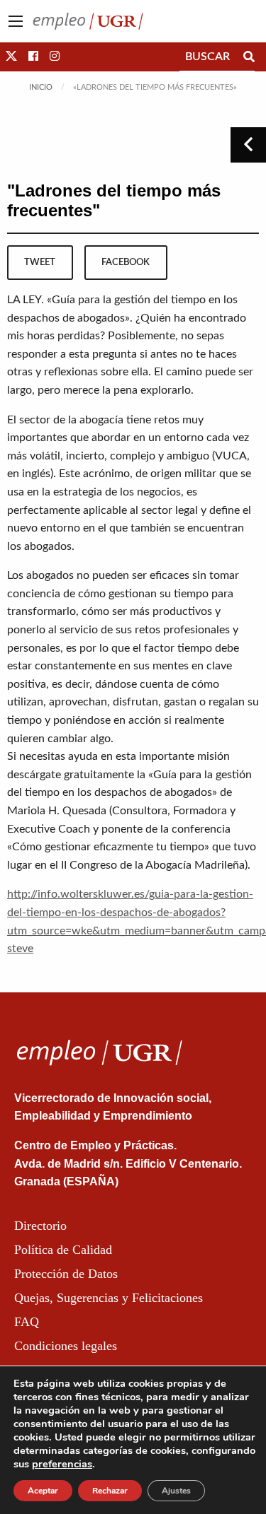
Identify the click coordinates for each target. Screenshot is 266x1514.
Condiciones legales (65, 1346)
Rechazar (110, 1490)
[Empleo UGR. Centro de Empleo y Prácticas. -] (88, 20)
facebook (125, 262)
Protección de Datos (66, 1274)
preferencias (62, 1463)
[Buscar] (249, 56)
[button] (11, 57)
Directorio (40, 1226)
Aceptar (43, 1490)
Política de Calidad (63, 1250)
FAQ (26, 1322)
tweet (39, 262)
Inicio (40, 87)
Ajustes (176, 1490)
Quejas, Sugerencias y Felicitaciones (108, 1298)
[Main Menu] (16, 21)
